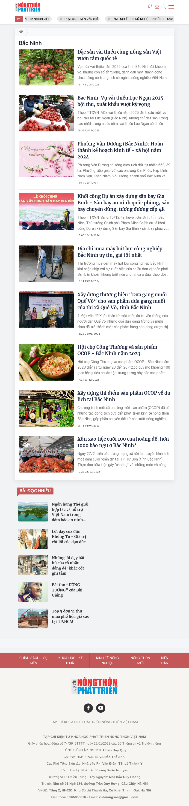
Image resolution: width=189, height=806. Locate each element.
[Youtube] (100, 708)
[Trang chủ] (20, 32)
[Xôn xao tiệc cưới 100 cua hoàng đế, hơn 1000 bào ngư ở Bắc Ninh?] (46, 454)
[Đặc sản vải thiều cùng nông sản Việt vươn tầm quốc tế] (46, 67)
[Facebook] (88, 708)
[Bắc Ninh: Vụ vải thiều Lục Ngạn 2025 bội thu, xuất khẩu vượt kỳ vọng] (46, 113)
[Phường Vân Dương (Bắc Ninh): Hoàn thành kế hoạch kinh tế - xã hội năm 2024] (46, 159)
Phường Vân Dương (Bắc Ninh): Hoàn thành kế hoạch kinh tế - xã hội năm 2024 (120, 150)
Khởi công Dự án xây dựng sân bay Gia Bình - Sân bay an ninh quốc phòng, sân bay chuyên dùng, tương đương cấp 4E (123, 202)
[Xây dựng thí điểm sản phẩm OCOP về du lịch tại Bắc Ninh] (46, 408)
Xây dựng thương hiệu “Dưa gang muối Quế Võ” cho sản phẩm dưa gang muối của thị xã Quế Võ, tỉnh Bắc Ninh (122, 301)
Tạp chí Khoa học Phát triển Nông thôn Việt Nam (94, 722)
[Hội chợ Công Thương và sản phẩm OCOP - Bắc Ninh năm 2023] (46, 362)
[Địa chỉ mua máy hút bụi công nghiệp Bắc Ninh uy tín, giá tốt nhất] (46, 263)
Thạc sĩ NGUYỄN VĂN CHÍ (75, 19)
